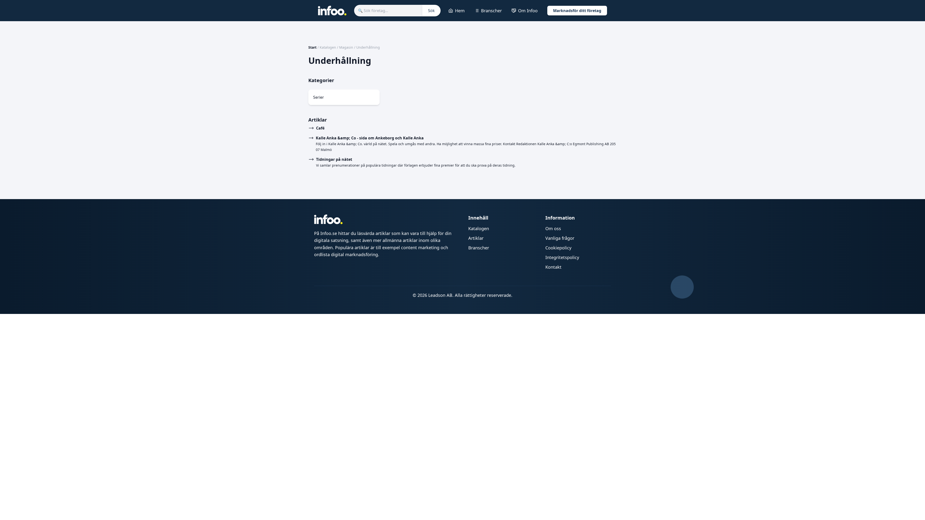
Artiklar (475, 238)
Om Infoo (528, 10)
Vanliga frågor (559, 238)
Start (312, 47)
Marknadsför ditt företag (577, 10)
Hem (460, 10)
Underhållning (368, 47)
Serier (318, 97)
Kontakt (553, 267)
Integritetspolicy (562, 257)
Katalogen (328, 47)
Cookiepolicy (558, 248)
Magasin (346, 47)
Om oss (553, 228)
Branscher (491, 10)
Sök (431, 10)
